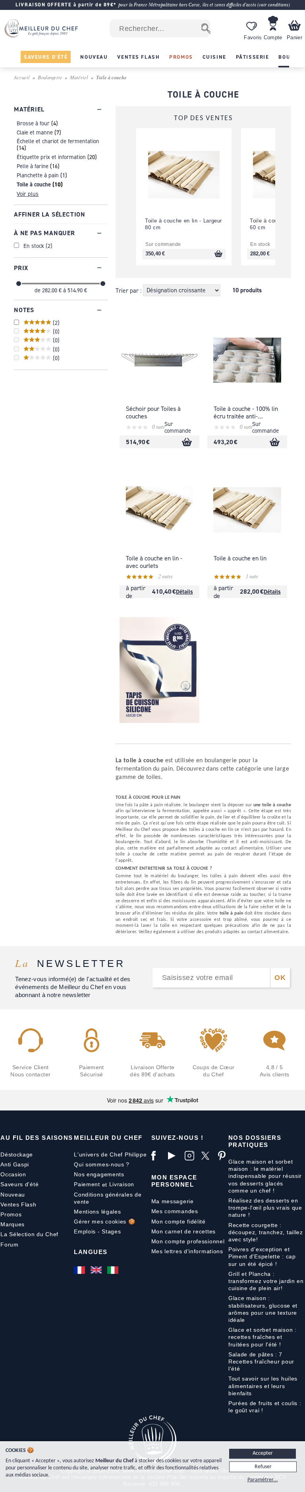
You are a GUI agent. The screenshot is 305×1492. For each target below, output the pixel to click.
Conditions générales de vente (107, 1198)
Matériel (79, 77)
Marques (12, 1224)
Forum (9, 1244)
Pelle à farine (32, 166)
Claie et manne (35, 132)
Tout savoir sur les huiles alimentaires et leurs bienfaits (262, 1385)
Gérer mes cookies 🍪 (104, 1221)
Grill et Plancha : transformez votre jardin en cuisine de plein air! (266, 1281)
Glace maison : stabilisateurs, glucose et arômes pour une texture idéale (262, 1309)
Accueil (22, 77)
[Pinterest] (224, 1155)
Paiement (87, 1184)
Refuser (263, 1467)
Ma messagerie (172, 1201)
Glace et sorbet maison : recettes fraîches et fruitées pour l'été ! (262, 1337)
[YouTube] (174, 1155)
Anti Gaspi (14, 1164)
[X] (207, 1155)
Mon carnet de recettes (183, 1231)
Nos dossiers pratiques (254, 1141)
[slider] (18, 283)
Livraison (121, 1184)
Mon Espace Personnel (174, 1181)
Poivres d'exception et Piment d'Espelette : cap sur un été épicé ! (262, 1256)
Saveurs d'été (19, 1184)
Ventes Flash (18, 1204)
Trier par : (129, 290)
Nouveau (12, 1194)
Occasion (13, 1174)
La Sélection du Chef (29, 1234)
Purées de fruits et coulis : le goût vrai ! (264, 1406)
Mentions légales (97, 1211)
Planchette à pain (38, 175)
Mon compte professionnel (188, 1241)
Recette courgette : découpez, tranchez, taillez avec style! (265, 1232)
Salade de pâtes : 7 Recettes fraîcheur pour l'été (261, 1361)
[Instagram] (191, 1155)
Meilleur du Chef (108, 1137)
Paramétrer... (262, 1480)
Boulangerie (50, 77)
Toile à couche (34, 184)
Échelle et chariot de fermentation (58, 141)
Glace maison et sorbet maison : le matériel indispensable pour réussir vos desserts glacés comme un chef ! (265, 1176)
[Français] (80, 1270)
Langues (91, 1251)
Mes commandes (174, 1211)
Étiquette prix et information (51, 156)
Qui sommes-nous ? (101, 1164)
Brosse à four (33, 123)
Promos (10, 1214)
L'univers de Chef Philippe (110, 1154)
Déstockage (16, 1154)
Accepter (263, 1453)
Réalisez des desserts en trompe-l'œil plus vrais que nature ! (265, 1207)
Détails (184, 591)
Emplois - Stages (97, 1231)
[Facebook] (157, 1155)
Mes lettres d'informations (187, 1251)
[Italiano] (113, 1270)
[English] (97, 1270)
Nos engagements (99, 1174)
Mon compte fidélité (178, 1221)
